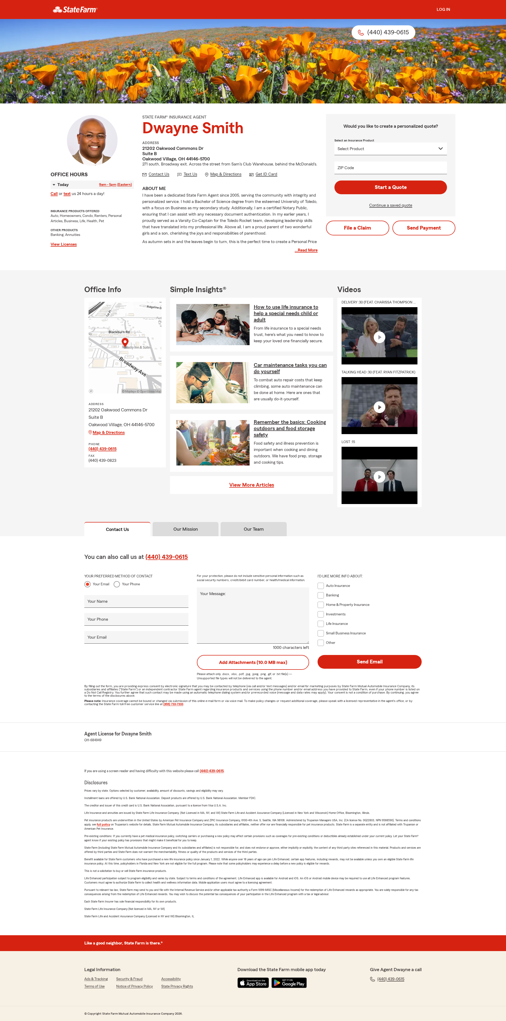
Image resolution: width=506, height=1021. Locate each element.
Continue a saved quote (390, 205)
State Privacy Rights (177, 986)
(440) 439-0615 (102, 449)
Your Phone (131, 584)
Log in (443, 9)
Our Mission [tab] (185, 529)
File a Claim (357, 228)
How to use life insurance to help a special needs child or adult (286, 313)
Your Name (97, 601)
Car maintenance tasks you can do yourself (290, 368)
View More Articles (251, 485)
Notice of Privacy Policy (134, 986)
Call (54, 194)
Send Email (370, 661)
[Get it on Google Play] (289, 982)
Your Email (101, 584)
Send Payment (424, 228)
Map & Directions (109, 432)
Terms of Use (94, 986)
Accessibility (171, 979)
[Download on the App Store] (253, 982)
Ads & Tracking (96, 979)
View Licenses (64, 244)
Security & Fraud (129, 979)
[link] (75, 9)
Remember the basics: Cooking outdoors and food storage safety (290, 429)
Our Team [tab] (254, 529)
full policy (103, 824)
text (67, 194)
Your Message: (213, 594)
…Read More (306, 250)
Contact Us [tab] (117, 529)
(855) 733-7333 (173, 704)
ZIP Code (346, 168)
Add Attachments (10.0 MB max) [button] (253, 662)
